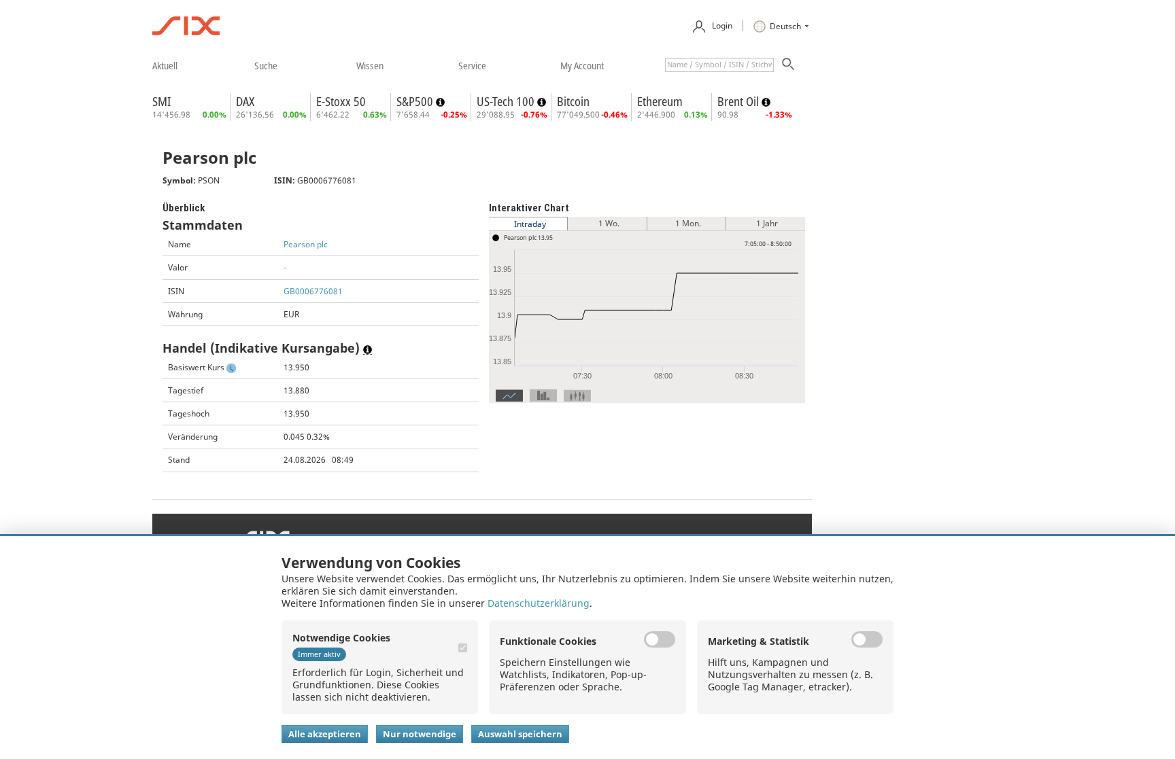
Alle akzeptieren (324, 734)
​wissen (370, 65)
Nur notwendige (419, 734)
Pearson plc (306, 244)
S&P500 (416, 101)
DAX (245, 101)
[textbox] (719, 65)
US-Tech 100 (507, 101)
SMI (161, 101)
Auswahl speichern (520, 734)
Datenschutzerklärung (539, 603)
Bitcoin (573, 101)
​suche (265, 65)
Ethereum (660, 101)
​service (472, 65)
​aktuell (164, 65)
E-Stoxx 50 (341, 101)
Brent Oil (739, 101)
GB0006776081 (313, 291)
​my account (582, 65)
